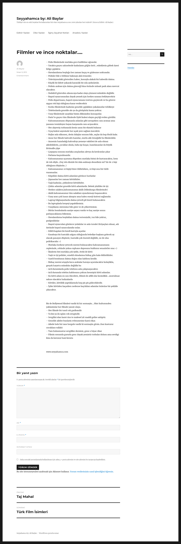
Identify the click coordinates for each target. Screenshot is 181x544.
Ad (19, 423)
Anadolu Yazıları (80, 33)
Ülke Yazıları (39, 33)
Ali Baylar (20, 69)
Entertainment (23, 76)
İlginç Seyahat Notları (58, 33)
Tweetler (130, 68)
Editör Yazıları (23, 33)
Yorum (21, 386)
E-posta (21, 435)
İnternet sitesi (24, 447)
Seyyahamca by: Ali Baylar (40, 18)
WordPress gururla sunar (49, 533)
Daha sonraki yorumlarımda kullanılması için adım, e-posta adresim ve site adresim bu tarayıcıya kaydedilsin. (63, 460)
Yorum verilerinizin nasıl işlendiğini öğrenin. (92, 471)
